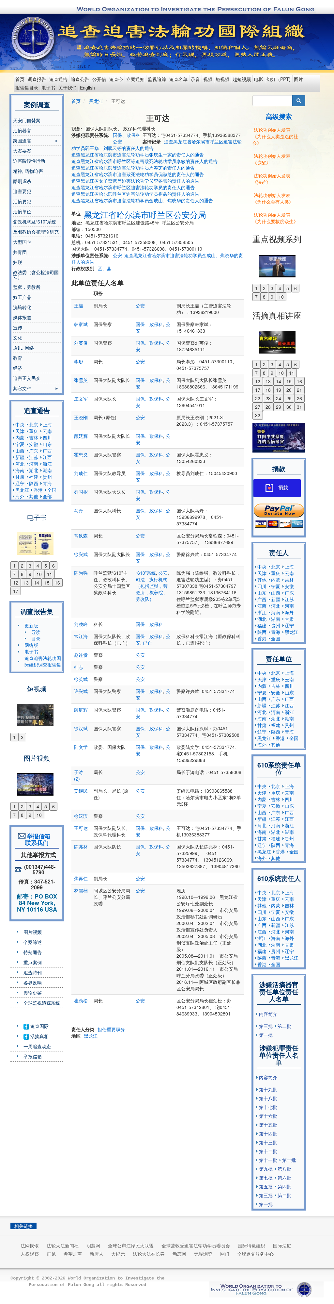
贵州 (47, 476)
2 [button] (22, 565)
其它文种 (22, 389)
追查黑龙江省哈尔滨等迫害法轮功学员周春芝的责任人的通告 (133, 167)
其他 (33, 496)
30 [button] (289, 407)
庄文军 (81, 398)
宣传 (17, 327)
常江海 (81, 636)
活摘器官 (22, 130)
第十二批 (268, 1151)
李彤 (78, 361)
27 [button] (257, 407)
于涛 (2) (78, 775)
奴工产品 (22, 297)
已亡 (147, 642)
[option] (36, 539)
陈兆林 (81, 846)
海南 (19, 470)
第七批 (266, 1177)
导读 (35, 632)
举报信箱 (32, 1056)
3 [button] (30, 565)
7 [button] (14, 574)
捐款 (283, 487)
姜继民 (81, 790)
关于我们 (67, 87)
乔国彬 (81, 491)
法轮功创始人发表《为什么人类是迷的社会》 (275, 136)
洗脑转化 (22, 307)
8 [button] (22, 574)
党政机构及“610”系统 (34, 221)
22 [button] (257, 398)
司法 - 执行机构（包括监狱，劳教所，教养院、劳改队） (152, 589)
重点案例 (32, 962)
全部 (47, 496)
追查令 (116, 79)
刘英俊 (81, 342)
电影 (258, 79)
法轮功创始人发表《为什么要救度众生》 (275, 217)
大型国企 (22, 242)
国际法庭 (282, 1245)
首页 (19, 79)
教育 (17, 358)
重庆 (33, 431)
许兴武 (81, 691)
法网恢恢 (30, 1245)
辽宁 (19, 483)
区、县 (104, 268)
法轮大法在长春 (149, 1253)
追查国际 (39, 1026)
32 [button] (257, 415)
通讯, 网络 (23, 347)
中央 (19, 424)
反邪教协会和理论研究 (36, 231)
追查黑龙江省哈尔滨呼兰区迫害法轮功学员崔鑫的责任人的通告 (135, 193)
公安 (117, 141)
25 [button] (289, 398)
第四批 (284, 1186)
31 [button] (299, 407)
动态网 (179, 1253)
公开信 (99, 79)
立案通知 (135, 79)
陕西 (33, 483)
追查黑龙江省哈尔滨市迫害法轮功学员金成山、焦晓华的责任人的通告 (142, 200)
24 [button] (278, 398)
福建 (33, 476)
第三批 (266, 1026)
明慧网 (93, 1245)
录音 (195, 79)
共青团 (20, 252)
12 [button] (15, 582)
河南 (33, 463)
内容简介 (268, 1014)
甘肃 (19, 476)
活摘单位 (22, 211)
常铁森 (81, 535)
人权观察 (30, 1253)
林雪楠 (81, 890)
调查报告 (37, 79)
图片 (298, 79)
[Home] (33, 38)
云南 (47, 431)
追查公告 (80, 79)
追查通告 (58, 79)
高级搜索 (279, 116)
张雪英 (81, 380)
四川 (47, 437)
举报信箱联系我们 (36, 839)
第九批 (266, 1168)
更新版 (31, 625)
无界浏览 (203, 1253)
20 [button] (289, 390)
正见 (51, 1253)
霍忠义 (81, 454)
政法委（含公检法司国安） (36, 274)
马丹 (78, 510)
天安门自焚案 (26, 120)
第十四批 (268, 1133)
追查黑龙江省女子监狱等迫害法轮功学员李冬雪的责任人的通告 (135, 180)
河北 (19, 463)
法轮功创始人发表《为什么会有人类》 (273, 198)
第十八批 (268, 1098)
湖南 (47, 470)
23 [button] (268, 398)
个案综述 (32, 942)
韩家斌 (81, 324)
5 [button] (45, 565)
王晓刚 (81, 417)
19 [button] (278, 390)
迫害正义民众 (26, 378)
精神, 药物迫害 (28, 171)
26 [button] (299, 398)
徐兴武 (81, 554)
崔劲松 (81, 1000)
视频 (207, 79)
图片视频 (32, 932)
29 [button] (278, 407)
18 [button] (268, 390)
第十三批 (268, 1142)
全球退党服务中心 (255, 1253)
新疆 (19, 457)
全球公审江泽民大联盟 (131, 1245)
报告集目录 (26, 87)
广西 (47, 450)
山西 (19, 450)
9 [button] (30, 574)
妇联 (17, 262)
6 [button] (53, 565)
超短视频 (242, 79)
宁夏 (19, 444)
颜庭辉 (81, 709)
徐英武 (81, 679)
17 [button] (15, 591)
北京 (33, 424)
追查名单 (178, 79)
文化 (17, 337)
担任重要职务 (111, 1029)
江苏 (33, 457)
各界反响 (32, 982)
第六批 (284, 1177)
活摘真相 (39, 1036)
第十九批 (268, 1089)
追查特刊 (32, 972)
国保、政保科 (126, 135)
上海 (47, 424)
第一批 (266, 1035)
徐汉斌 (81, 728)
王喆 (78, 305)
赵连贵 (81, 655)
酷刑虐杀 (22, 181)
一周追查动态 (37, 1046)
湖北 (33, 470)
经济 (17, 368)
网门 (224, 1253)
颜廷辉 (81, 436)
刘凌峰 (81, 624)
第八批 (284, 1168)
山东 (47, 444)
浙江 (47, 463)
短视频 (222, 79)
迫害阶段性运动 (29, 160)
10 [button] (39, 574)
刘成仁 (81, 473)
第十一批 (268, 1160)
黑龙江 (22, 490)
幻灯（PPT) (278, 79)
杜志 (78, 667)
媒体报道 (22, 317)
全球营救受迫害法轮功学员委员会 (195, 1245)
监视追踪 (157, 79)
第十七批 (268, 1107)
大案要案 (22, 150)
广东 (33, 450)
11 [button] (49, 574)
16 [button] (57, 582)
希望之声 (73, 1253)
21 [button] (299, 390)
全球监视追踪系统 (41, 1002)
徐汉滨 (81, 816)
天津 (19, 431)
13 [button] (26, 582)
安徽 (33, 444)
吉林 (33, 437)
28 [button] (268, 407)
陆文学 (81, 747)
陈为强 (81, 572)
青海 (47, 483)
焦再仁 (81, 878)
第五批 (266, 1186)
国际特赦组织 (251, 1245)
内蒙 (19, 437)
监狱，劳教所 (26, 287)
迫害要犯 (22, 191)
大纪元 (118, 1253)
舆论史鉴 (32, 992)
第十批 (289, 1160)
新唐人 (96, 1253)
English (87, 87)
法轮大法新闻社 (63, 1245)
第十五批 (268, 1124)
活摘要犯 (22, 201)
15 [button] (47, 582)
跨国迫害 (22, 141)
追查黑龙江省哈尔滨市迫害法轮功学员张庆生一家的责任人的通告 (137, 154)
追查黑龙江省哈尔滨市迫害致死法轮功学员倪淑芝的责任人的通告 (137, 174)
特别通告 (32, 952)
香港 (38, 490)
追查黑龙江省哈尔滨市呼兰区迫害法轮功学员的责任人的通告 (133, 187)
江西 (47, 457)
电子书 (48, 87)
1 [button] (14, 565)
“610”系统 (146, 572)
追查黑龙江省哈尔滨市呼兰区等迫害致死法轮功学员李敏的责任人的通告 (144, 161)
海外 (19, 496)
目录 (35, 638)
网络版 (31, 645)
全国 (51, 490)
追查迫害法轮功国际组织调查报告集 (42, 661)
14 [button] (36, 582)
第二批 (284, 1026)
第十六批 (268, 1116)
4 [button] (38, 565)
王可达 (81, 828)
